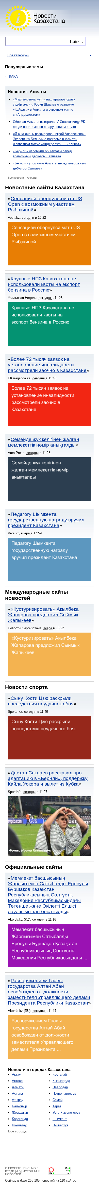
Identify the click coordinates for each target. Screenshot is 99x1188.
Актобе (17, 1081)
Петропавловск (64, 1093)
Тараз (57, 1106)
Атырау (17, 1100)
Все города (17, 1131)
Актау (16, 1074)
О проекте (13, 1168)
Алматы (18, 1087)
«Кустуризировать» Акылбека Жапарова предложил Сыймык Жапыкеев (43, 614)
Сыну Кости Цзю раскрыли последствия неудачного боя (41, 700)
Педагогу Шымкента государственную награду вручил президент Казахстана (46, 520)
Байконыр (19, 1106)
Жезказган (20, 1112)
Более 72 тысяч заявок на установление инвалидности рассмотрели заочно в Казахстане (47, 365)
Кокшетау (19, 1125)
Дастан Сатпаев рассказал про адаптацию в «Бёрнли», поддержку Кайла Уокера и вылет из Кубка (48, 778)
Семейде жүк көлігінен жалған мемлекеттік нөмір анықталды (43, 442)
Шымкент (60, 1119)
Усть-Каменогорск (66, 1112)
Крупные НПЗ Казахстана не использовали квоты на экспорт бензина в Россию (44, 284)
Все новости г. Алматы (22, 177)
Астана (17, 1093)
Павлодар (60, 1087)
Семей (57, 1100)
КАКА (5, 76)
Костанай (60, 1074)
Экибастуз (60, 1125)
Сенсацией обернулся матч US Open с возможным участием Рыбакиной (45, 204)
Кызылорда (61, 1081)
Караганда (20, 1119)
